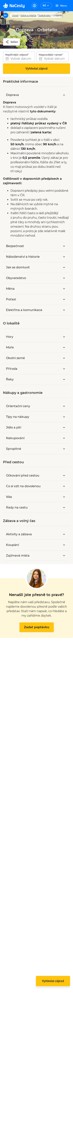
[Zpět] (5, 15)
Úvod (15, 15)
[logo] (14, 5)
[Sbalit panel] (64, 95)
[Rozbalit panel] (64, 246)
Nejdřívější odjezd (16, 54)
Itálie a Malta (28, 15)
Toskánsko (44, 15)
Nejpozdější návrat (50, 54)
